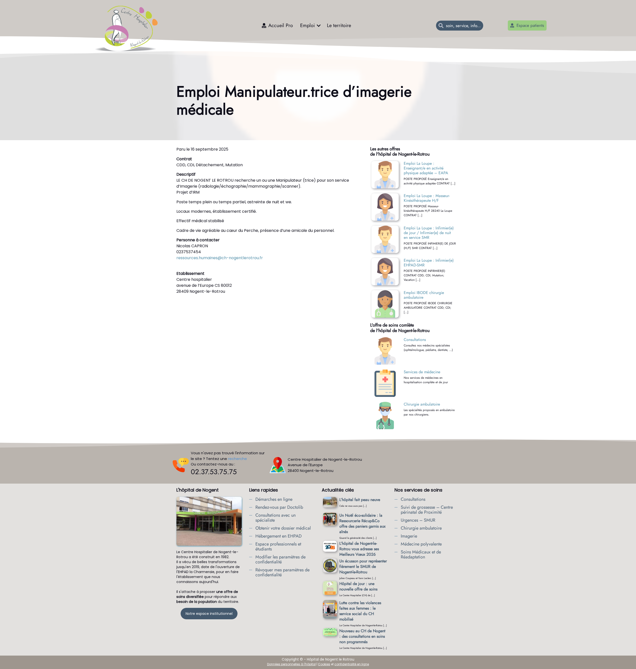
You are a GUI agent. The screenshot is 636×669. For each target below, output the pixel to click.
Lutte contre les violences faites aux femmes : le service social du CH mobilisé (360, 611)
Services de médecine (422, 372)
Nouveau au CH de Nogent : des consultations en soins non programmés (362, 636)
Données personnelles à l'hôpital (291, 664)
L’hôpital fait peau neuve (359, 499)
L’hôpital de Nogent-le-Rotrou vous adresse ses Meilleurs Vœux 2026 (359, 549)
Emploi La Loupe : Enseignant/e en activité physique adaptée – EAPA (426, 168)
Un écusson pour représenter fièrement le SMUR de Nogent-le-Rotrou (363, 566)
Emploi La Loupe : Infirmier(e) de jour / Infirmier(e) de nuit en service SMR (429, 232)
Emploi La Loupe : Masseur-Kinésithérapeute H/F (427, 198)
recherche (237, 458)
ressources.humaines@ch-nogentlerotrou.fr (219, 258)
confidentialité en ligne (351, 664)
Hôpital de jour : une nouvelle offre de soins (358, 586)
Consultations (415, 339)
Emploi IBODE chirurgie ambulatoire (424, 295)
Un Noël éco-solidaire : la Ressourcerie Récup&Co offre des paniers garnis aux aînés (362, 523)
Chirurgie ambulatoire (422, 404)
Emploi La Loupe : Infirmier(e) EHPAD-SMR (429, 262)
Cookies (324, 664)
